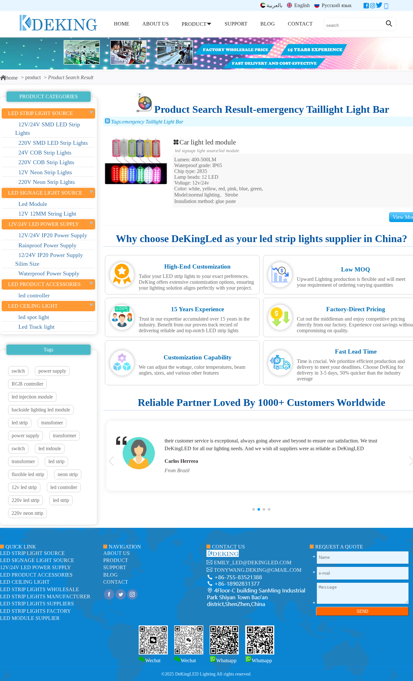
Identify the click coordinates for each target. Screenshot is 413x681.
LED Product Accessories (36, 575)
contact (115, 582)
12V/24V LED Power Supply (35, 567)
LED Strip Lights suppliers (37, 603)
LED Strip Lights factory (35, 611)
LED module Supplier (30, 618)
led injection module (32, 396)
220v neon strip (27, 513)
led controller (63, 487)
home (12, 77)
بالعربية (274, 5)
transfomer (52, 422)
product (33, 77)
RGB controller (27, 384)
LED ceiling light (25, 582)
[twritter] (379, 6)
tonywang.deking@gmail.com (257, 570)
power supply (52, 371)
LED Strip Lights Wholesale (39, 589)
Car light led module (207, 142)
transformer (64, 435)
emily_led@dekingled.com (252, 562)
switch (18, 371)
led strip (20, 422)
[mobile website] (386, 6)
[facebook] (366, 6)
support (114, 567)
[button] (253, 509)
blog (110, 575)
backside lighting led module (41, 409)
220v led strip (25, 500)
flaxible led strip (28, 474)
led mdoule (49, 448)
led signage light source (196, 150)
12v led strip (24, 487)
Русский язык (336, 5)
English (301, 5)
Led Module (229, 150)
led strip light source (32, 553)
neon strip (68, 474)
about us (116, 553)
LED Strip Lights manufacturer (45, 596)
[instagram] (372, 6)
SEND (362, 611)
